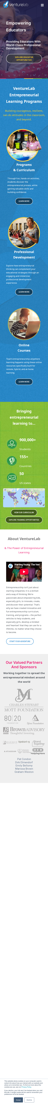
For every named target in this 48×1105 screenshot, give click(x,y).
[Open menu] (42, 5)
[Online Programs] (24, 324)
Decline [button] (29, 1100)
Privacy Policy (26, 1087)
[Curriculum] (24, 145)
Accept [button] (18, 1100)
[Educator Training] (24, 232)
